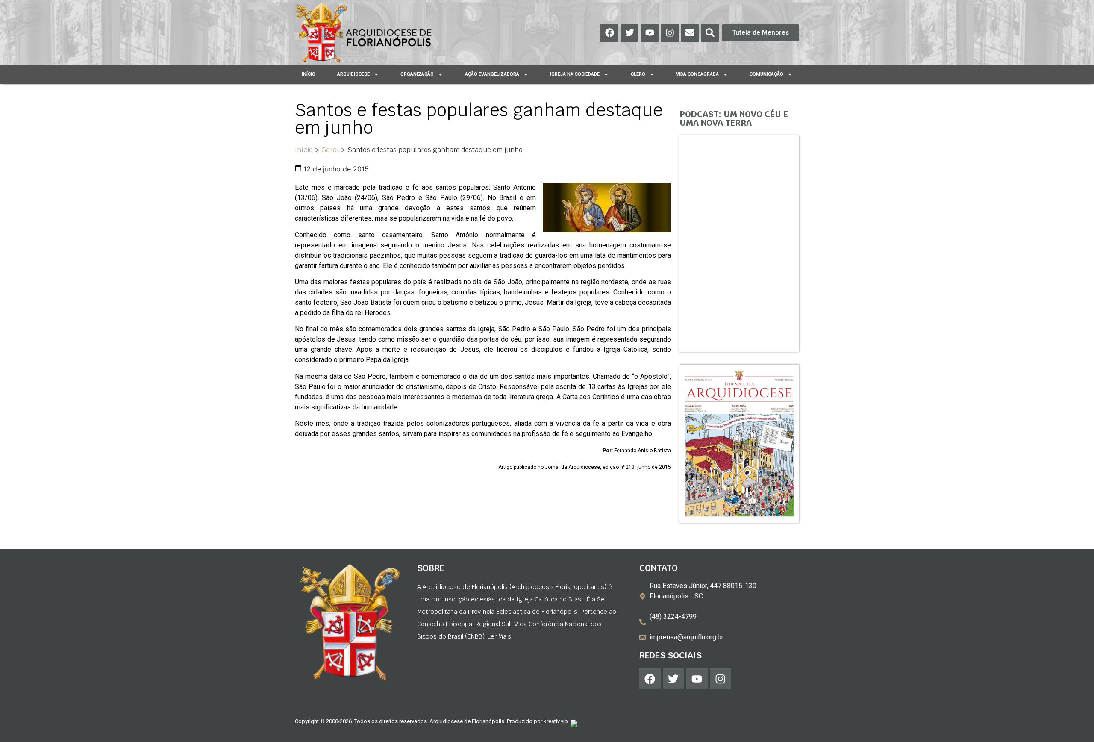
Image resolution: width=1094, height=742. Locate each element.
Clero (638, 74)
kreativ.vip (556, 721)
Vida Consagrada (697, 74)
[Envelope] (690, 33)
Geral (330, 149)
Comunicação (766, 74)
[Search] (710, 33)
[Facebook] (609, 33)
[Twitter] (629, 33)
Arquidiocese (353, 74)
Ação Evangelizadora (492, 74)
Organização (417, 74)
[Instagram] (670, 33)
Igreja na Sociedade (575, 74)
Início (308, 74)
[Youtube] (650, 33)
